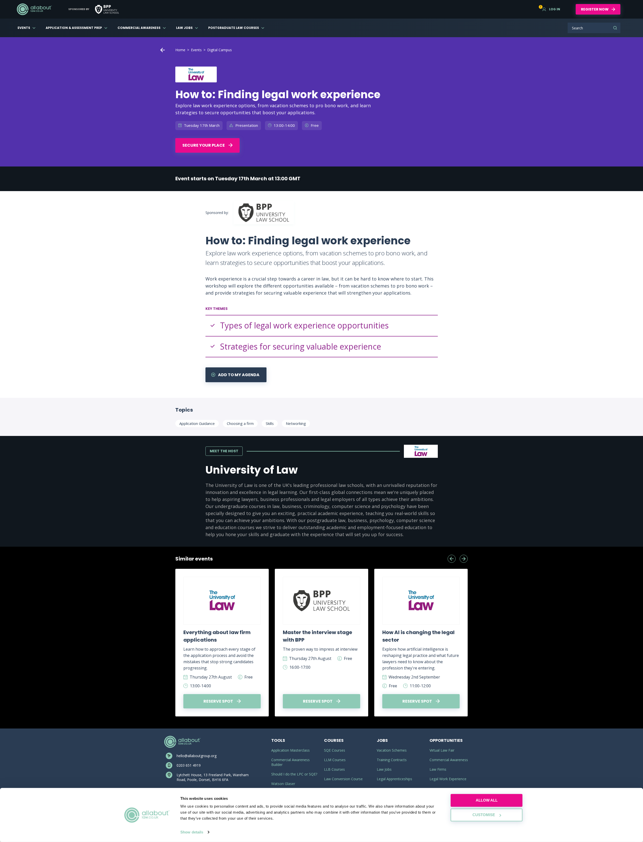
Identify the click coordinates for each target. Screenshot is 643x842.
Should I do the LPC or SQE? (294, 774)
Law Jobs (184, 28)
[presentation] (452, 559)
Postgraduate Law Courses (233, 28)
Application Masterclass (290, 750)
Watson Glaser (283, 783)
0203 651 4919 (189, 765)
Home (180, 49)
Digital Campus (219, 49)
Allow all (487, 800)
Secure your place (204, 145)
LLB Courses (334, 769)
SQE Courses (334, 750)
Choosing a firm (240, 423)
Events (24, 28)
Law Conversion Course (343, 778)
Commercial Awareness (139, 28)
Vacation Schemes (392, 750)
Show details (191, 832)
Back (162, 50)
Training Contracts (392, 759)
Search (615, 28)
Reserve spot (218, 701)
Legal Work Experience (448, 778)
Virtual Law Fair (442, 750)
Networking (296, 423)
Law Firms (438, 769)
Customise (483, 815)
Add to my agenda (238, 375)
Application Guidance (197, 423)
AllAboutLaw (34, 9)
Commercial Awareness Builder (290, 762)
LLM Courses (335, 759)
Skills (270, 423)
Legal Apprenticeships (394, 778)
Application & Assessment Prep (74, 28)
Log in (551, 9)
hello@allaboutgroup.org (197, 755)
